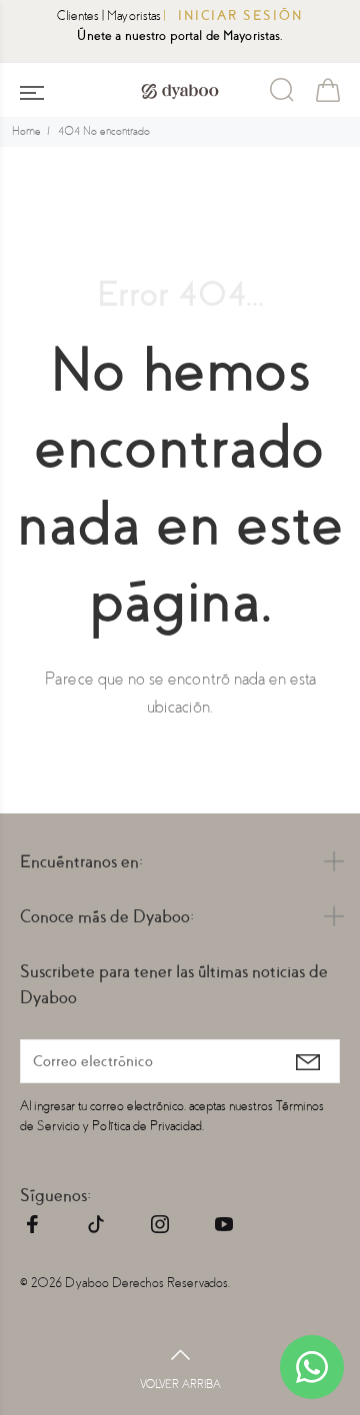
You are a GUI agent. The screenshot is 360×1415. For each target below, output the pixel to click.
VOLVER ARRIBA (180, 1384)
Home (26, 131)
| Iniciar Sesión (233, 15)
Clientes (78, 15)
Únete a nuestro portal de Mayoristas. (179, 35)
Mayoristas (134, 15)
